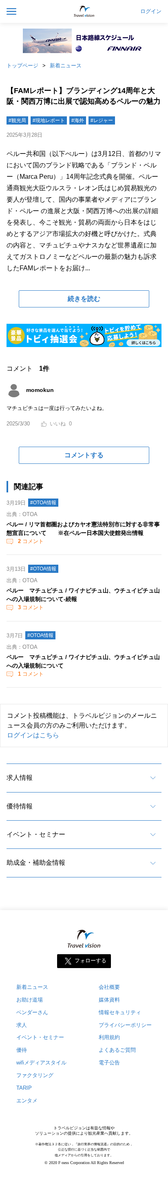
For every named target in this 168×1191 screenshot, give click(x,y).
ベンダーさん (32, 1012)
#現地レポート (49, 120)
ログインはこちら (33, 735)
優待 (21, 1050)
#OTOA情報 (43, 502)
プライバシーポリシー (125, 1025)
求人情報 (20, 777)
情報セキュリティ (120, 1012)
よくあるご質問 (117, 1050)
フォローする (90, 960)
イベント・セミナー (36, 834)
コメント (31, 541)
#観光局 (17, 120)
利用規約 (109, 1037)
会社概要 (109, 987)
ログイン (150, 11)
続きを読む (84, 298)
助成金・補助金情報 (36, 862)
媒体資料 (109, 1000)
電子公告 (109, 1063)
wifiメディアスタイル (41, 1063)
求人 (21, 1025)
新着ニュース (66, 65)
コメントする (84, 455)
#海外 (77, 120)
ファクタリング (34, 1075)
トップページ (22, 65)
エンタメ (27, 1101)
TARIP (24, 1088)
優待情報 (20, 806)
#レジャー (102, 120)
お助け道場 (29, 1000)
